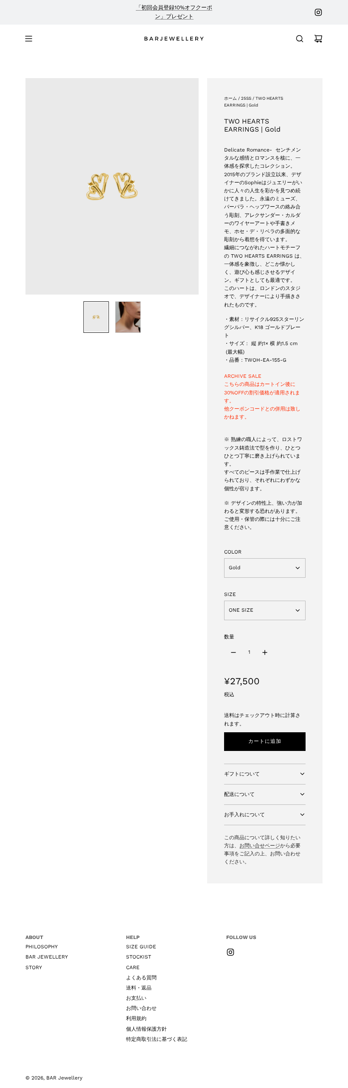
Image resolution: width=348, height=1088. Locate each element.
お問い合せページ (259, 846)
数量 (229, 637)
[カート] (318, 38)
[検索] (299, 38)
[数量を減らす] (233, 652)
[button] (32, 186)
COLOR (232, 552)
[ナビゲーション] (28, 38)
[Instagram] (318, 12)
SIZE (230, 594)
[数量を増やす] (264, 652)
